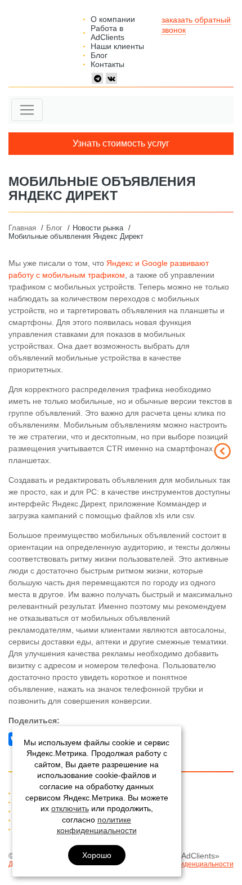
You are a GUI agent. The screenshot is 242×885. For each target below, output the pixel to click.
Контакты (107, 64)
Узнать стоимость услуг (121, 143)
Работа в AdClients (107, 33)
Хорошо (96, 855)
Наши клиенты (117, 46)
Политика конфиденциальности (182, 864)
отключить (70, 808)
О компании (113, 19)
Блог (99, 55)
